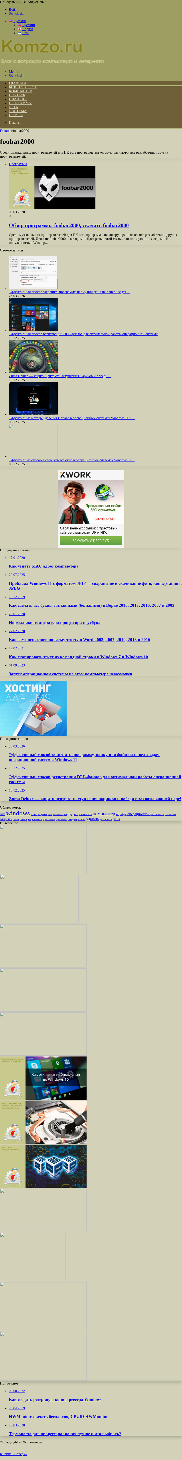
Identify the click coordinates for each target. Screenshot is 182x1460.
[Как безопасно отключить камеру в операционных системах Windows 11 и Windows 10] (33, 1280)
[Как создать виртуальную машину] (43, 1186)
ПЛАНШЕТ (18, 99)
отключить (157, 814)
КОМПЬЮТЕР (20, 91)
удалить (92, 819)
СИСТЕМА (18, 111)
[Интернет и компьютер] (52, 64)
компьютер (104, 813)
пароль (23, 819)
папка (16, 819)
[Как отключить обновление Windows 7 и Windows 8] (43, 1098)
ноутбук (121, 814)
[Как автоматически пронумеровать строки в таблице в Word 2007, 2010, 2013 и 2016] (43, 1230)
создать (72, 819)
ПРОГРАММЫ (20, 103)
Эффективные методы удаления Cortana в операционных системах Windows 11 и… (72, 418)
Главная (6, 131)
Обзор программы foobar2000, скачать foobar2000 (69, 225)
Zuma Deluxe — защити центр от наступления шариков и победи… (60, 376)
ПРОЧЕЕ (16, 115)
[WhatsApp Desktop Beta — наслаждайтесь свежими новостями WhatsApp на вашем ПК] (43, 873)
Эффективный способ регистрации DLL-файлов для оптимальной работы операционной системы (83, 334)
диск (75, 814)
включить (58, 814)
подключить (35, 819)
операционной (138, 814)
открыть (6, 819)
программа (49, 819)
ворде (67, 814)
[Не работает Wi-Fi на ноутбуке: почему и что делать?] (43, 966)
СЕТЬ (13, 107)
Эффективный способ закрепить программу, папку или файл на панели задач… (69, 292)
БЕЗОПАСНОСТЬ (23, 87)
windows (18, 813)
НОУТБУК (17, 95)
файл (116, 819)
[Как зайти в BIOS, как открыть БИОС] (43, 1054)
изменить (85, 814)
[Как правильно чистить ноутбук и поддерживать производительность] (43, 1142)
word (34, 814)
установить (106, 819)
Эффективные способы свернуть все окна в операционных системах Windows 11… (72, 460)
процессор (61, 819)
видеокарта (45, 814)
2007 (2, 814)
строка (81, 819)
